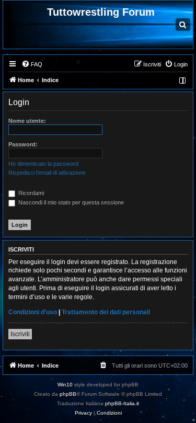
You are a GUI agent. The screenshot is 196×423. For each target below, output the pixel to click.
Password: (23, 144)
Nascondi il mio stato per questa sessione (70, 202)
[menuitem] (31, 64)
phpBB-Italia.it (122, 403)
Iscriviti (20, 334)
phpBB (68, 394)
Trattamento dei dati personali (106, 312)
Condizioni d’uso (32, 312)
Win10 (65, 384)
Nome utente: (27, 121)
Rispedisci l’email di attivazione (47, 172)
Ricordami (30, 193)
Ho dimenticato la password (43, 164)
